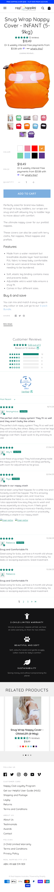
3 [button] (27, 601)
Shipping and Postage (15, 795)
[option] (27, 84)
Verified (25, 391)
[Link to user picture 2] (21, 525)
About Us (8, 819)
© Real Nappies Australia (18, 876)
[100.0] (25, 381)
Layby (6, 799)
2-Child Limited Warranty (17, 844)
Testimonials (10, 824)
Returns (7, 804)
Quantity (8, 182)
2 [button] (23, 601)
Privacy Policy (11, 853)
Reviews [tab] (8, 324)
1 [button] (23, 755)
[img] (6, 407)
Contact (7, 833)
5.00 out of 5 (34, 345)
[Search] (42, 8)
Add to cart (27, 193)
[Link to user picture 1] (6, 525)
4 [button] (30, 755)
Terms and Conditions (15, 809)
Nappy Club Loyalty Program (19, 785)
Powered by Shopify (37, 876)
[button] (22, 37)
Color (7, 152)
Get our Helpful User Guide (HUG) (21, 790)
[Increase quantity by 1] (33, 182)
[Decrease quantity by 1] (19, 182)
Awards (7, 828)
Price (6, 169)
